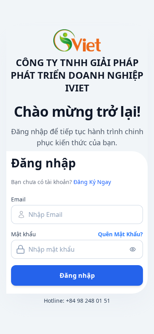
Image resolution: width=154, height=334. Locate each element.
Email (18, 199)
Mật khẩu (23, 234)
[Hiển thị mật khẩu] (132, 249)
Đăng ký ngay (92, 182)
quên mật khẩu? (120, 234)
